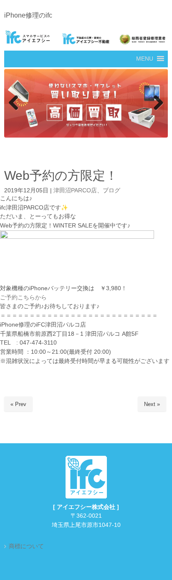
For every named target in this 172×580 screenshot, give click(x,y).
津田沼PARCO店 (75, 190)
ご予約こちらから (23, 297)
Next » (152, 404)
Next (157, 103)
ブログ (111, 190)
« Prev (18, 404)
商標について (26, 547)
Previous (14, 103)
